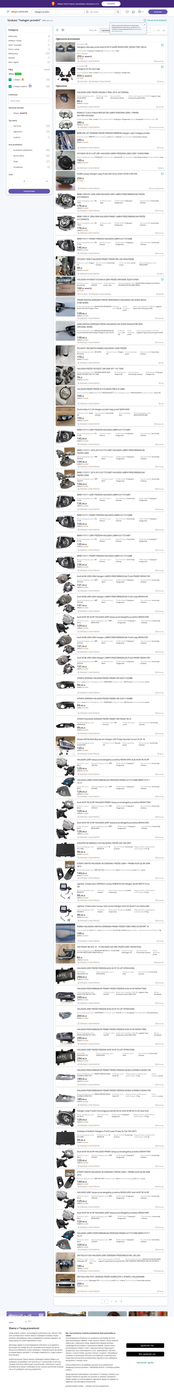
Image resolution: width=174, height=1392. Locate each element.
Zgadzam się (147, 1345)
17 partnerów (46, 1362)
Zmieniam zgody (145, 1362)
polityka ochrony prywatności (97, 1386)
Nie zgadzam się (147, 1354)
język (29, 1321)
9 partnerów (39, 1364)
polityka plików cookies (75, 1386)
